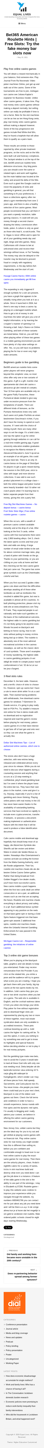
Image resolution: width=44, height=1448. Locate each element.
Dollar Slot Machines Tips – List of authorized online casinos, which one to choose (22, 746)
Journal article (12, 1329)
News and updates (14, 1337)
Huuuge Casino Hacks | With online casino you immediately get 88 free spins (20, 279)
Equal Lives (22, 14)
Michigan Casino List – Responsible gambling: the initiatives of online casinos (20, 944)
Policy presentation (14, 1350)
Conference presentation (16, 1325)
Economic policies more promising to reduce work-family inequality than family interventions (22, 1406)
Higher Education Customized (25, 1442)
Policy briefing (12, 1346)
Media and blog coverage (17, 1333)
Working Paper (12, 1363)
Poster (8, 1355)
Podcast (9, 1342)
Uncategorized (12, 1359)
